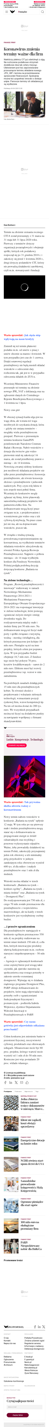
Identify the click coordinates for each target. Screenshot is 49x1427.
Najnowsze (28, 1091)
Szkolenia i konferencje (14, 1381)
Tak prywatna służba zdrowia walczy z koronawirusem (22, 805)
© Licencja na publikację (15, 1073)
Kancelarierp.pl (30, 1368)
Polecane (18, 1091)
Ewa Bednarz (9, 225)
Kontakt (7, 1341)
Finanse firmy (10, 43)
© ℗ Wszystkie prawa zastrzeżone (19, 1075)
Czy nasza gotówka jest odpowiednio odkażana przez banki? (24, 1025)
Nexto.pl (27, 1362)
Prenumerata (9, 1362)
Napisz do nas (10, 1343)
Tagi (36, 1091)
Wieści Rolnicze (31, 1370)
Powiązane (8, 1091)
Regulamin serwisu (32, 1343)
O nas (6, 1338)
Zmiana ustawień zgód (34, 1341)
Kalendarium (29, 1386)
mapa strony (9, 1386)
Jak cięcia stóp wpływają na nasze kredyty (22, 337)
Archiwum (8, 1365)
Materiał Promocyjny (28, 1096)
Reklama (7, 1357)
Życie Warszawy (31, 1373)
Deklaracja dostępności (34, 1349)
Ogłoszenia (9, 1359)
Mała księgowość (31, 1365)
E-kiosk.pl (28, 1357)
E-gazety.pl (29, 1359)
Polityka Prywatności (33, 1338)
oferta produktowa (12, 1390)
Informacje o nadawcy (34, 1346)
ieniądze (22, 12)
